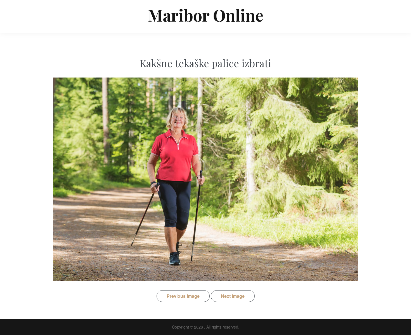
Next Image (233, 296)
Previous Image (183, 296)
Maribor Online (205, 14)
